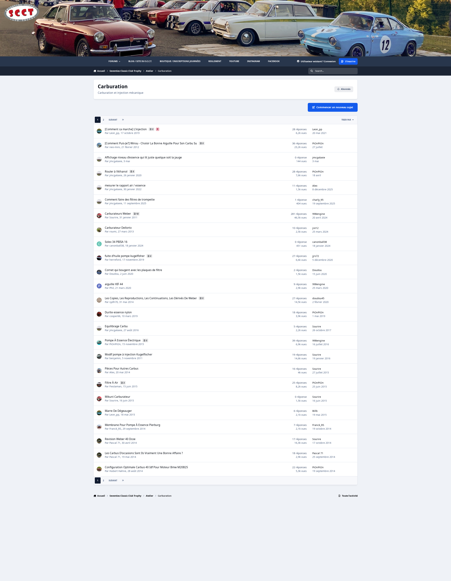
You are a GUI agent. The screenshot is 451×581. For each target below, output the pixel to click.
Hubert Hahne (117, 471)
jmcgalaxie (115, 161)
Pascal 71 (114, 442)
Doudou (114, 273)
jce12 (315, 228)
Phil (111, 288)
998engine (318, 214)
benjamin (115, 358)
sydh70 (113, 302)
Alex (314, 185)
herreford (115, 259)
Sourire (113, 217)
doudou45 (318, 298)
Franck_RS (115, 428)
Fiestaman (115, 386)
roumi (112, 231)
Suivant (113, 119)
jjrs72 (315, 256)
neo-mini (114, 147)
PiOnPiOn (318, 143)
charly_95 (317, 199)
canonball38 (116, 245)
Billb (315, 411)
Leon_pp (114, 133)
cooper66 (114, 316)
